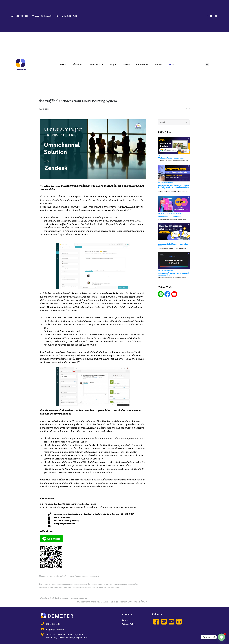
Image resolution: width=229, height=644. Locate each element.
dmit (54, 584)
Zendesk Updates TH (90, 576)
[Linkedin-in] (179, 621)
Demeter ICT (46, 584)
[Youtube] (211, 16)
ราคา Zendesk (83, 503)
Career (125, 619)
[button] (207, 64)
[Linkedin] (216, 16)
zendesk (94, 584)
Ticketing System (106, 196)
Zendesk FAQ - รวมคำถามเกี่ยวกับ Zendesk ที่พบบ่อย (61, 576)
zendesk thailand (120, 584)
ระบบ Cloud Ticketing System (79, 587)
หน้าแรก (63, 64)
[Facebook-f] (207, 16)
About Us (127, 614)
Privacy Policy (129, 623)
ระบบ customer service (101, 587)
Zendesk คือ (78, 421)
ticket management (64, 584)
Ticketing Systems (50, 185)
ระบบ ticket (115, 587)
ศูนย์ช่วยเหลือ (142, 64)
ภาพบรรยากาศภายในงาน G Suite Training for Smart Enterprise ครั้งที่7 (110, 601)
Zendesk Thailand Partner (125, 507)
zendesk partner (105, 584)
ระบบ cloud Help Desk (58, 587)
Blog (112, 64)
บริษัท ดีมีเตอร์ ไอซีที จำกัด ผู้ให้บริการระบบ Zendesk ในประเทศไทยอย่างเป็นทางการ (75, 507)
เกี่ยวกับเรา (77, 64)
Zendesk (53, 196)
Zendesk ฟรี (59, 503)
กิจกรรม (126, 64)
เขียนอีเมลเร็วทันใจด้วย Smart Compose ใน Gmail (63, 598)
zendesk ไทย (44, 587)
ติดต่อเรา (158, 64)
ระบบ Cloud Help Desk (72, 196)
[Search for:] (174, 122)
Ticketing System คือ (89, 200)
